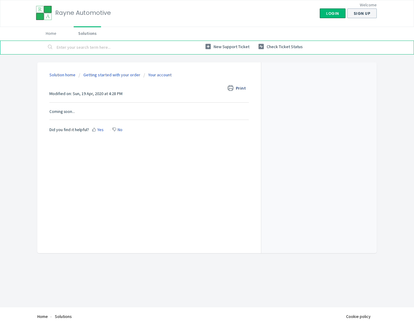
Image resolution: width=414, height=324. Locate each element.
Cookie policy (358, 316)
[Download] (196, 82)
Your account (160, 75)
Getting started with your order (111, 75)
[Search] (50, 47)
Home (51, 33)
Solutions (87, 33)
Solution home (62, 75)
